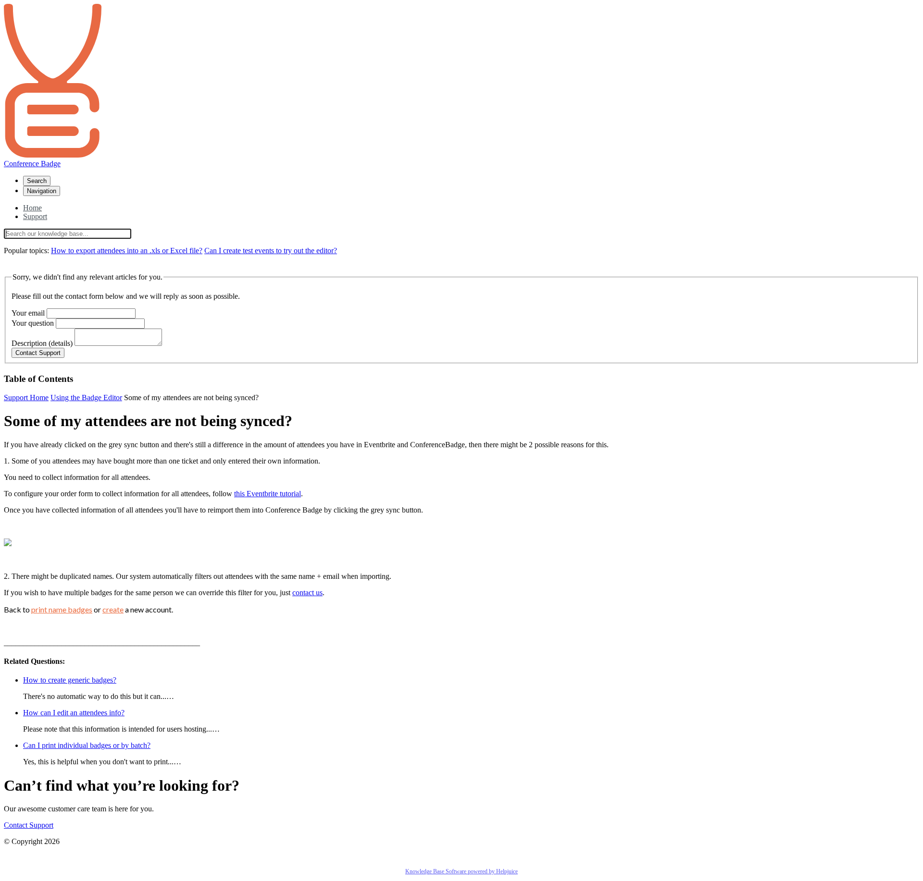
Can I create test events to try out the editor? (270, 250)
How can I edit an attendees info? (74, 713)
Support (35, 216)
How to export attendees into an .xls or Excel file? (126, 250)
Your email (28, 313)
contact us (307, 592)
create (113, 609)
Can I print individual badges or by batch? (86, 745)
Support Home (26, 397)
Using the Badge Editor (86, 397)
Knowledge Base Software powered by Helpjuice (461, 871)
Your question (33, 323)
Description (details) (42, 343)
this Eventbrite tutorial (267, 493)
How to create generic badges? (69, 680)
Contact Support (28, 825)
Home (32, 208)
